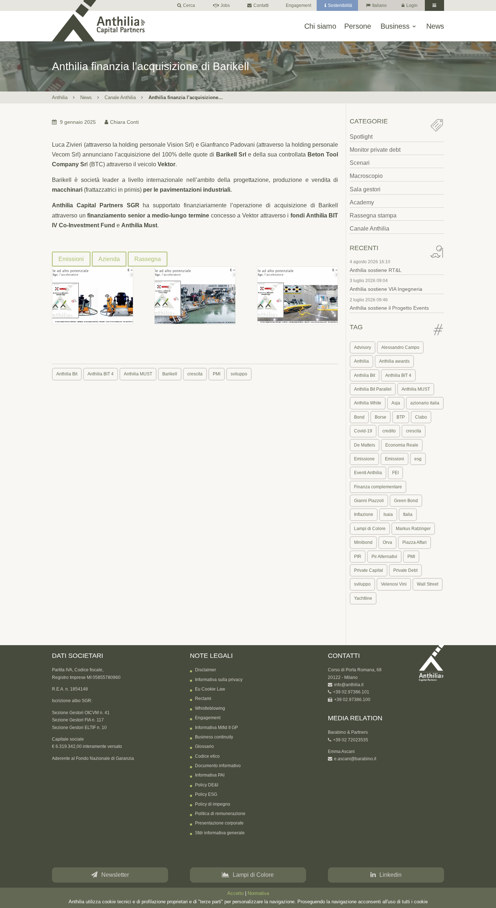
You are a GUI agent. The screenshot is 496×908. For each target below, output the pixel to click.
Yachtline (363, 598)
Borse (380, 417)
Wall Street (427, 584)
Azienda (109, 259)
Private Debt (405, 570)
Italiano (379, 5)
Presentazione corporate (219, 823)
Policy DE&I (206, 784)
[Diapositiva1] (92, 295)
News (435, 26)
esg (418, 458)
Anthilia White (367, 403)
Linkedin (390, 875)
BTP (401, 417)
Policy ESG (206, 794)
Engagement (298, 5)
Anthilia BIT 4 (101, 373)
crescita (195, 373)
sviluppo (239, 373)
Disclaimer (205, 669)
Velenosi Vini (394, 584)
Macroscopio (366, 176)
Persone (357, 26)
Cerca (189, 5)
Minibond (363, 542)
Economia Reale (401, 445)
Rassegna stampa (373, 215)
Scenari (360, 163)
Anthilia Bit (66, 373)
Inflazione (363, 514)
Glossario (204, 746)
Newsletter (115, 875)
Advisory (362, 347)
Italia (407, 514)
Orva (387, 542)
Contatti (261, 5)
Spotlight (361, 137)
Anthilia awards (394, 361)
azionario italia (424, 403)
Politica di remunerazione (220, 813)
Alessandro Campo (400, 347)
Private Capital (368, 570)
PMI (216, 373)
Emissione (364, 458)
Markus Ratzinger (413, 528)
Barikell (169, 373)
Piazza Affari (414, 542)
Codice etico (207, 756)
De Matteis (364, 445)
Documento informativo (218, 765)
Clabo (421, 417)
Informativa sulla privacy (219, 679)
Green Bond (406, 500)
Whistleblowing (210, 708)
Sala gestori (365, 189)
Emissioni (71, 259)
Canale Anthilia (120, 97)
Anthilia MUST (138, 373)
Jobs (225, 5)
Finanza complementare (378, 486)
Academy (362, 202)
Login (412, 5)
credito (389, 430)
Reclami (203, 698)
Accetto (235, 893)
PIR (357, 556)
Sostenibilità (340, 5)
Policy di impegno (212, 804)
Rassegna (147, 259)
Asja (395, 403)
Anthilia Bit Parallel (372, 389)
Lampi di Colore (370, 528)
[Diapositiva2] (195, 295)
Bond (359, 417)
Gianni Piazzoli (369, 500)
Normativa (258, 893)
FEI (395, 472)
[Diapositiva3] (297, 295)
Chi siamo (320, 26)
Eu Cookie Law (210, 689)
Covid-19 (363, 430)
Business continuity (214, 737)
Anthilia (60, 97)
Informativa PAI (209, 775)
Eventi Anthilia (368, 472)
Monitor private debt (375, 150)
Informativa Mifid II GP (216, 727)
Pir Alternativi (384, 556)
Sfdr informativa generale (220, 832)
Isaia (388, 514)
